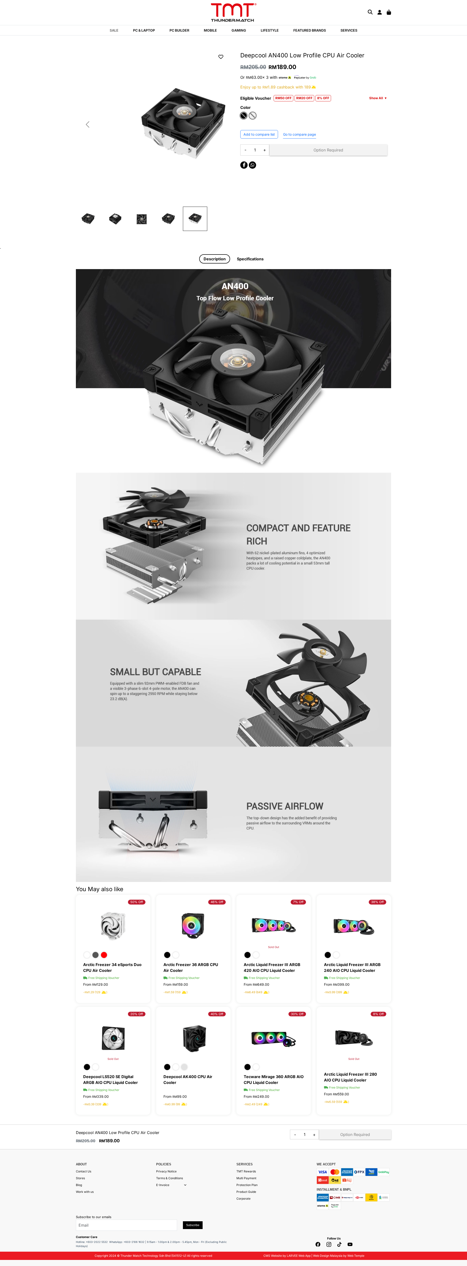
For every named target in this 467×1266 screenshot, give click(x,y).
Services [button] (349, 30)
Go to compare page (299, 134)
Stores (80, 1178)
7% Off (298, 902)
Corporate (243, 1198)
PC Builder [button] (179, 30)
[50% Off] (113, 925)
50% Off (136, 902)
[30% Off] (273, 1038)
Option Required (328, 150)
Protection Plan (247, 1185)
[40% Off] (193, 1038)
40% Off (217, 1014)
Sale (114, 30)
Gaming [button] (239, 30)
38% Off (377, 902)
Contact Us (83, 1171)
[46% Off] (193, 925)
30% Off (297, 1014)
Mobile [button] (210, 30)
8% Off (378, 1014)
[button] (185, 1185)
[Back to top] (9, 1213)
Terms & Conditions (169, 1178)
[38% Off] (354, 925)
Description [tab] (215, 258)
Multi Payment (246, 1178)
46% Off (217, 902)
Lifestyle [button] (270, 30)
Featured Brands (309, 30)
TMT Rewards (246, 1171)
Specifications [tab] (250, 258)
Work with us (85, 1192)
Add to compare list (259, 134)
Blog (79, 1185)
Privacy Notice (166, 1171)
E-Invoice (162, 1185)
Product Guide (246, 1192)
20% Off (136, 1014)
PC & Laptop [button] (144, 30)
